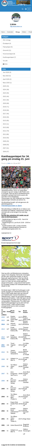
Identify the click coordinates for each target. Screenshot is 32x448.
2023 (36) (6, 93)
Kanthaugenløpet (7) (9, 57)
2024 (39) (6, 89)
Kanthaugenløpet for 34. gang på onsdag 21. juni (15, 157)
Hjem (3, 32)
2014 (3, 324)
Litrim (8, 163)
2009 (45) (6, 141)
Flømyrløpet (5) (8, 47)
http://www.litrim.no (16, 26)
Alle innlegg (6, 40)
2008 (3, 366)
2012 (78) (6, 131)
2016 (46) (6, 117)
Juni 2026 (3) (7, 72)
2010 (3, 352)
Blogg (18, 32)
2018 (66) (6, 110)
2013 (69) (6, 127)
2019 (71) (6, 107)
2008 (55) (6, 144)
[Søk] (22, 9)
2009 (3, 359)
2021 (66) (6, 100)
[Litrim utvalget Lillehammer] (16, 3)
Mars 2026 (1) (7, 82)
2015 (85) (6, 120)
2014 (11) (6, 124)
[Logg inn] (25, 9)
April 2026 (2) (7, 79)
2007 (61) (6, 148)
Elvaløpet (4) (7, 43)
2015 (3, 320)
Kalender (10, 32)
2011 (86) (6, 134)
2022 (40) (6, 96)
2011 (3, 345)
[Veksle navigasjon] (29, 9)
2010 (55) (6, 138)
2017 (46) (6, 113)
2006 (3, 381)
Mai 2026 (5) (7, 76)
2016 (3, 317)
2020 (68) (6, 103)
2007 (3, 373)
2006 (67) (6, 151)
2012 (3, 337)
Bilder (24, 32)
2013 (3, 329)
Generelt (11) (7, 50)
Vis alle (5, 60)
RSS (5, 64)
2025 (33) (6, 86)
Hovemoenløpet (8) (9, 54)
